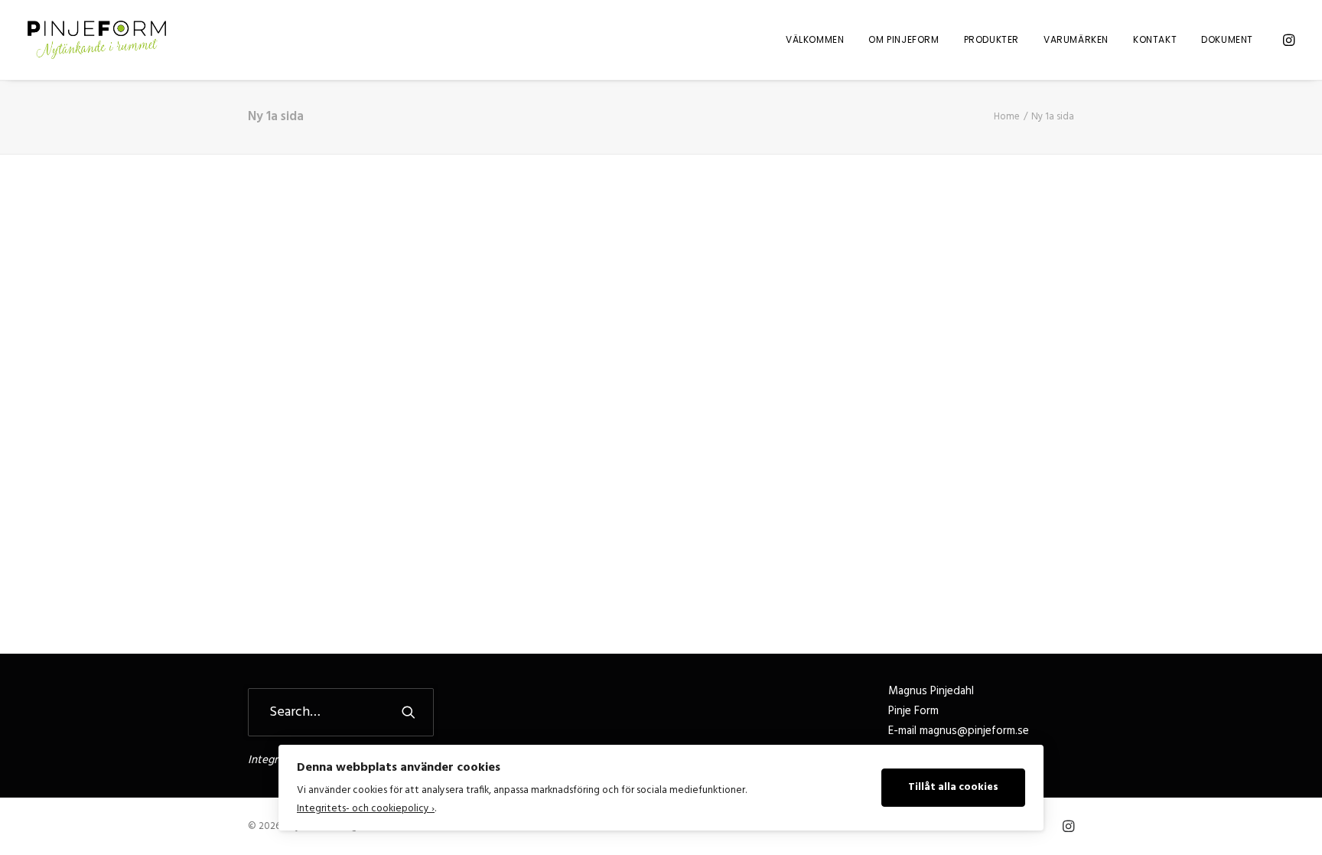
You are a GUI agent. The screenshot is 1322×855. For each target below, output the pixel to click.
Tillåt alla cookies (953, 787)
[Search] (341, 712)
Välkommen (815, 39)
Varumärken (1076, 39)
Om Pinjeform (903, 39)
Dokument (1227, 39)
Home (1007, 117)
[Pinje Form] (97, 40)
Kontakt (1155, 39)
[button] (1287, 40)
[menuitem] (815, 40)
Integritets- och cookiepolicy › (366, 809)
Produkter (991, 39)
